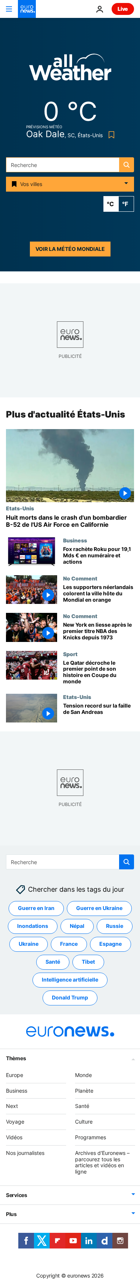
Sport (70, 654)
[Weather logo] (70, 69)
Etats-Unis (20, 508)
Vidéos (14, 1137)
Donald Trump (70, 998)
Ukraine (28, 944)
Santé (53, 962)
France (69, 944)
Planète (84, 1090)
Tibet (88, 962)
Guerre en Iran (36, 908)
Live (123, 9)
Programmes (90, 1137)
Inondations (32, 926)
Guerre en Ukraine (99, 908)
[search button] (126, 164)
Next (12, 1106)
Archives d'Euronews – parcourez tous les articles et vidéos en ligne (102, 1162)
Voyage (15, 1121)
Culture (84, 1121)
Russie (114, 926)
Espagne (110, 944)
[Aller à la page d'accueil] (27, 9)
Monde (83, 1075)
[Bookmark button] (110, 134)
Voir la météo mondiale (70, 249)
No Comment (80, 579)
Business (75, 540)
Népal (77, 926)
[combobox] (70, 164)
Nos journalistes (25, 1153)
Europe (14, 1075)
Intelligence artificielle (70, 980)
